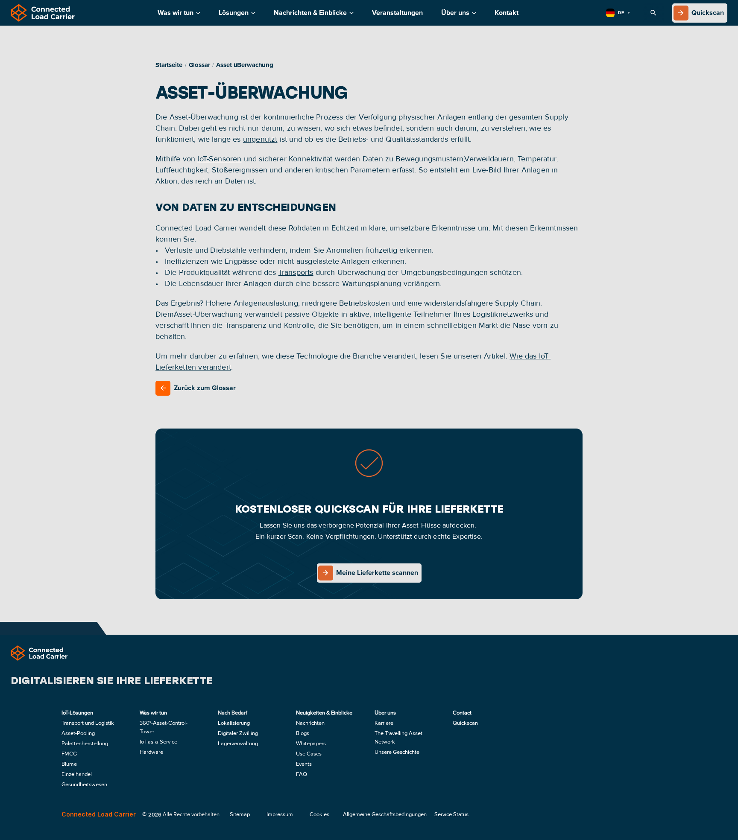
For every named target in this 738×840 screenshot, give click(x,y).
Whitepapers (311, 743)
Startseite (168, 65)
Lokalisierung (234, 723)
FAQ (301, 774)
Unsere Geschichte (397, 752)
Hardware (151, 752)
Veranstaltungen (397, 12)
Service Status (451, 814)
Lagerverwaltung (238, 743)
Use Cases (309, 753)
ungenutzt (260, 139)
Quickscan (465, 723)
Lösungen (234, 12)
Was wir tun (175, 12)
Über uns (455, 12)
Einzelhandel (77, 774)
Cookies (319, 814)
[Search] (653, 13)
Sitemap (240, 814)
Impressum (279, 814)
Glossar (199, 65)
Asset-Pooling (78, 733)
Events (304, 764)
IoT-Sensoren (219, 158)
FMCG (69, 753)
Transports (295, 272)
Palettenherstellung (85, 743)
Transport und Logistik (88, 723)
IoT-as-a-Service (159, 741)
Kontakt (506, 12)
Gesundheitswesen (84, 784)
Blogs (302, 733)
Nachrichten (310, 723)
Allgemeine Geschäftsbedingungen (385, 814)
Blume (69, 764)
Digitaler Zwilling (238, 733)
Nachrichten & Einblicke (310, 12)
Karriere (384, 723)
